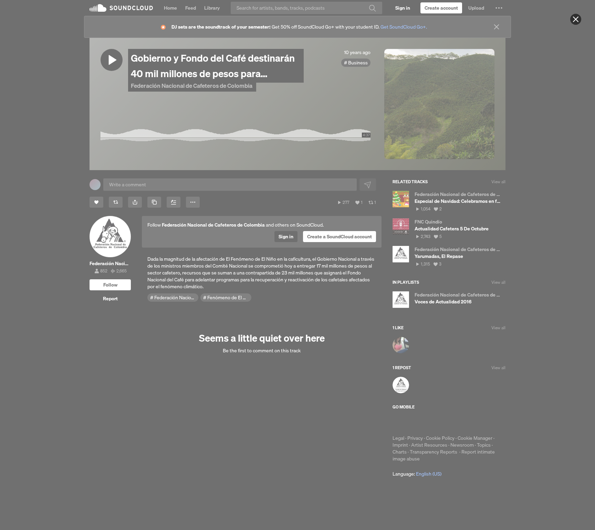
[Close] (575, 19)
